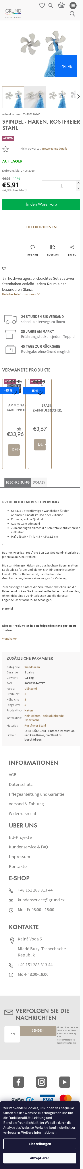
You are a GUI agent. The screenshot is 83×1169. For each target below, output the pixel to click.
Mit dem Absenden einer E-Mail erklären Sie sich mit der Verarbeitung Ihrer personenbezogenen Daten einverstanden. (67, 1035)
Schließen (32, 240)
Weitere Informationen (38, 1132)
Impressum (19, 857)
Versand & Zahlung (26, 804)
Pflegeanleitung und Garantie (36, 794)
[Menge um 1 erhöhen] (78, 183)
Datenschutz (21, 785)
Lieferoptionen (41, 227)
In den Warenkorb (41, 204)
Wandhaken (9, 639)
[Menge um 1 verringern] (78, 188)
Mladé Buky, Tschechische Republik (42, 952)
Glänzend (31, 689)
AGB (12, 775)
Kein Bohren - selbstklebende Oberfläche (44, 718)
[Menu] (73, 5)
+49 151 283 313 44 (35, 890)
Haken (29, 710)
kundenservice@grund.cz (41, 900)
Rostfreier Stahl (35, 725)
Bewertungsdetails (55, 149)
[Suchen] (50, 5)
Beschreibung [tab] (18, 482)
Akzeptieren (40, 1158)
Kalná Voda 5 (30, 939)
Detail (15, 450)
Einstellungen (40, 1143)
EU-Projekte (20, 838)
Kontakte (18, 867)
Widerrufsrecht (23, 814)
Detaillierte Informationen (19, 294)
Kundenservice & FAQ (28, 847)
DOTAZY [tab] (39, 482)
